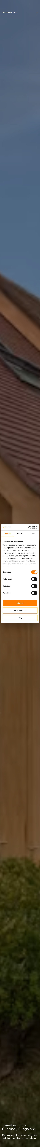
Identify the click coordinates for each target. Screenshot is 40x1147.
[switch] (34, 579)
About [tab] (32, 533)
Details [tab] (20, 533)
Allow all (20, 603)
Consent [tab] (7, 533)
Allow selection (20, 610)
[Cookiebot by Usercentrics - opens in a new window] (28, 527)
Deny (20, 618)
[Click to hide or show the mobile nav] (37, 12)
